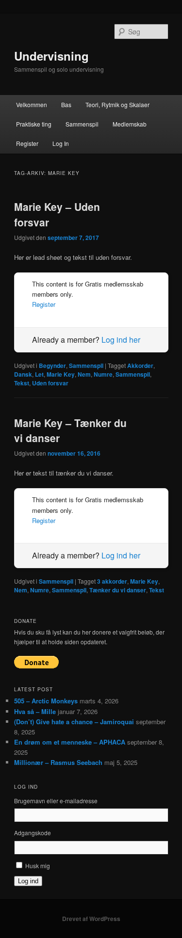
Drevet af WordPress (91, 918)
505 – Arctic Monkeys (46, 700)
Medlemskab (130, 124)
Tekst (21, 383)
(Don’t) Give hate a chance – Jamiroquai (74, 721)
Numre (103, 374)
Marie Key (61, 374)
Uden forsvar (50, 383)
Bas (66, 104)
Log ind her (120, 339)
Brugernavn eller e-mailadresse (56, 800)
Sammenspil (82, 124)
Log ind (28, 881)
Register (27, 143)
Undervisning (51, 56)
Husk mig (37, 865)
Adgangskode (32, 832)
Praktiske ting (33, 124)
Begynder (52, 365)
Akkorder (140, 365)
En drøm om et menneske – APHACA (69, 742)
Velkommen (31, 104)
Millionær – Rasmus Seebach (58, 762)
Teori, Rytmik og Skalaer (117, 104)
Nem (84, 374)
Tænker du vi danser (117, 590)
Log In (60, 143)
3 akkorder (112, 581)
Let (39, 374)
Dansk (23, 374)
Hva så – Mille (35, 711)
